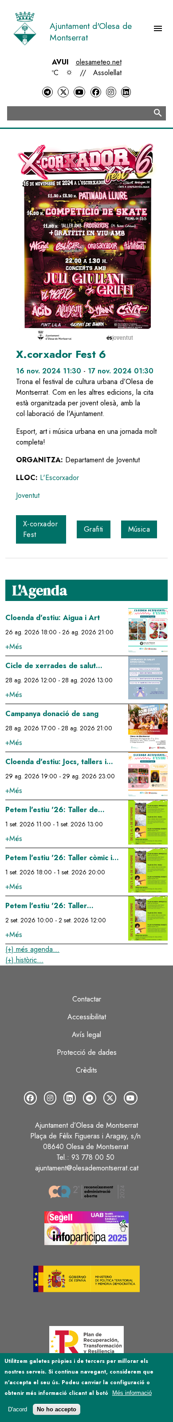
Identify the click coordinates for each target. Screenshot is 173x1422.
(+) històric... (24, 960)
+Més (13, 646)
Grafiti (93, 529)
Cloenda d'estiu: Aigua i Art (52, 618)
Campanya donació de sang (51, 714)
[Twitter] (63, 92)
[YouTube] (79, 92)
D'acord (17, 1409)
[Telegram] (47, 92)
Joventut (27, 495)
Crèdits (86, 1070)
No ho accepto (56, 1409)
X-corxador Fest (40, 529)
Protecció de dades (87, 1052)
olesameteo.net (99, 62)
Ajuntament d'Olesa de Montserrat (91, 32)
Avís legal (86, 1034)
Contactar (86, 999)
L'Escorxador (59, 478)
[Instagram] (111, 92)
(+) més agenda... (32, 949)
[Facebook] (95, 92)
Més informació (132, 1393)
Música (139, 529)
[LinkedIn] (126, 92)
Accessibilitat (86, 1017)
